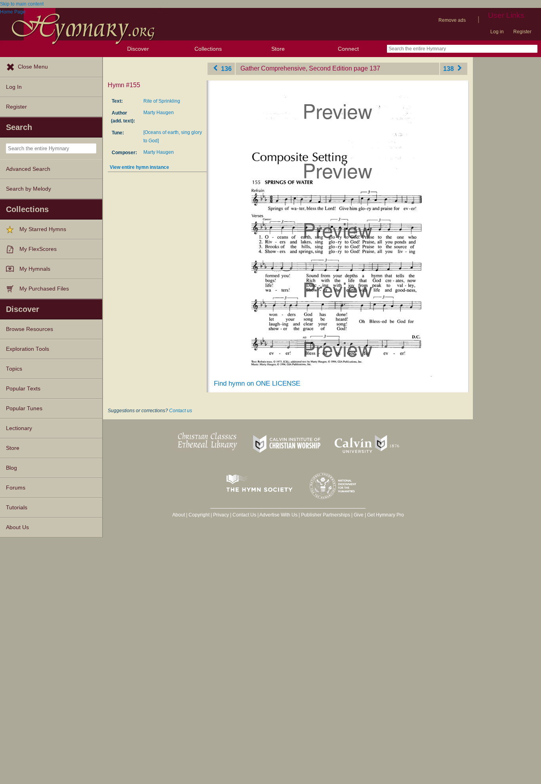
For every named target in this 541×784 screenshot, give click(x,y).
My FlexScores (38, 249)
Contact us (180, 410)
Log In (14, 87)
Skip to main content (22, 4)
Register (522, 31)
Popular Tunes (24, 408)
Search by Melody (28, 189)
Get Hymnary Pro (385, 515)
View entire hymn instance (139, 167)
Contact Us (244, 515)
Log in (497, 31)
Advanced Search (28, 169)
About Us (17, 527)
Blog (11, 468)
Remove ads (452, 20)
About (178, 515)
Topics (14, 369)
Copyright (199, 515)
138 (449, 68)
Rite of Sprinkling (161, 101)
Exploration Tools (27, 349)
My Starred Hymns (42, 229)
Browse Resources (29, 329)
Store (278, 49)
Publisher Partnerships (325, 515)
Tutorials (16, 508)
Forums (15, 488)
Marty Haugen (158, 112)
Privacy (221, 515)
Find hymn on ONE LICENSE (257, 383)
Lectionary (19, 428)
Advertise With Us (278, 515)
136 (225, 68)
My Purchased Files (44, 289)
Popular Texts (23, 389)
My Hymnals (34, 269)
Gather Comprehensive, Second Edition (296, 68)
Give (359, 515)
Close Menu (33, 67)
